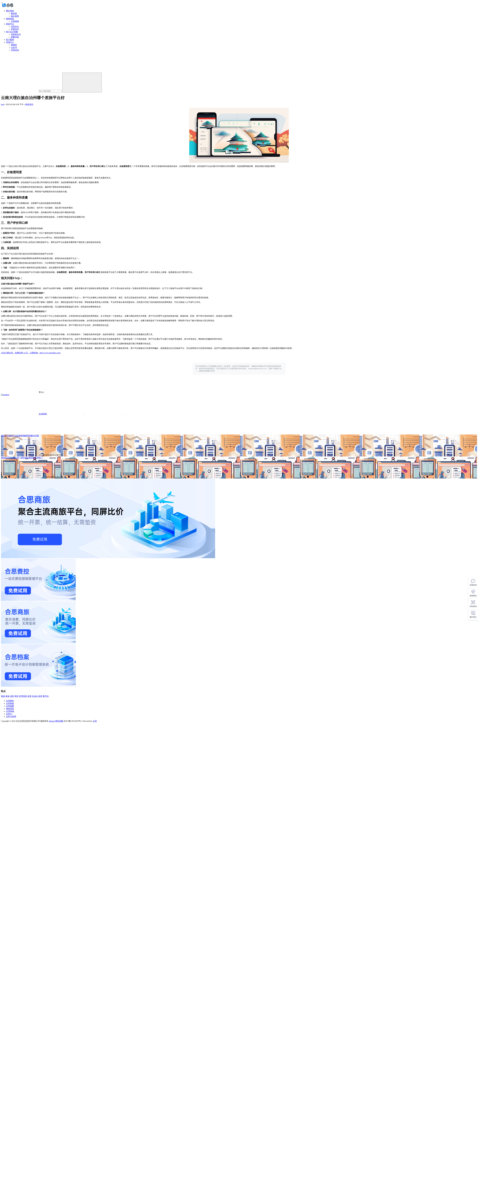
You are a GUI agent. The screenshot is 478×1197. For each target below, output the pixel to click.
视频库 (14, 45)
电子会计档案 (12, 32)
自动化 (35, 696)
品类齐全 (15, 26)
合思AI (9, 714)
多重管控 (15, 29)
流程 (12, 696)
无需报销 (15, 21)
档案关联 (15, 37)
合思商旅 (10, 703)
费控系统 (10, 11)
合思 (95, 721)
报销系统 (10, 19)
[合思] (7, 6)
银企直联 (15, 16)
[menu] (2, 2)
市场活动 (15, 50)
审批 (16, 696)
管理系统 (23, 696)
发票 (29, 696)
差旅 (7, 696)
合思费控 (10, 701)
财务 (40, 696)
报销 (3, 696)
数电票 (14, 13)
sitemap (52, 721)
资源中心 (10, 42)
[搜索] (82, 82)
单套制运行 (16, 34)
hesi (2, 104)
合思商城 (10, 711)
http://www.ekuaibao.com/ (50, 353)
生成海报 (42, 414)
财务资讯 (29, 104)
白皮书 (14, 47)
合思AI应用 (11, 716)
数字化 (46, 696)
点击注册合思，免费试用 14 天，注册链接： (20, 353)
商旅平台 (10, 24)
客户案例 (10, 40)
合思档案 (10, 706)
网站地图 (59, 721)
